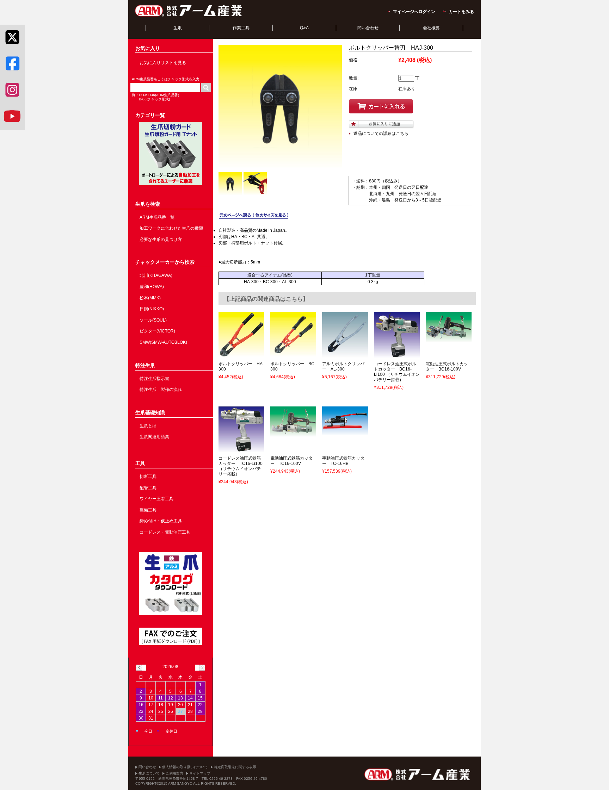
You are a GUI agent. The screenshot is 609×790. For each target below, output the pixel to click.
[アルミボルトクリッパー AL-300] (345, 354)
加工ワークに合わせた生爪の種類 (171, 228)
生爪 (177, 27)
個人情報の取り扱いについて (185, 767)
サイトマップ (199, 773)
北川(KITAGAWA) (156, 275)
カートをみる (461, 11)
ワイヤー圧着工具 (156, 498)
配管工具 (148, 487)
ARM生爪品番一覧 (157, 217)
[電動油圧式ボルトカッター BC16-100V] (449, 339)
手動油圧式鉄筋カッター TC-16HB (343, 461)
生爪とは (148, 425)
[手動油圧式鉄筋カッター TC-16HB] (345, 431)
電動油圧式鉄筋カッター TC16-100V (291, 461)
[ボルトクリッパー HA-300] (241, 354)
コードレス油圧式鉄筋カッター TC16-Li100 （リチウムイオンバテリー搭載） (241, 466)
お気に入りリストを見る (163, 62)
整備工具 (148, 510)
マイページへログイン (414, 11)
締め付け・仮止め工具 (161, 520)
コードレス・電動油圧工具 (165, 532)
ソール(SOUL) (153, 320)
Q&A (304, 27)
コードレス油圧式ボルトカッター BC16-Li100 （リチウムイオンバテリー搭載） (397, 371)
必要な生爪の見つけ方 (161, 239)
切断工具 (148, 476)
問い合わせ (368, 27)
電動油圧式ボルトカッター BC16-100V (447, 366)
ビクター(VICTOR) (157, 331)
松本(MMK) (150, 298)
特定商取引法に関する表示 (235, 767)
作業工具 (241, 27)
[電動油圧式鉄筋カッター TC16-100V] (293, 433)
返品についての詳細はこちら (380, 133)
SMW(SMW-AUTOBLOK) (163, 342)
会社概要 (431, 27)
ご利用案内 (174, 773)
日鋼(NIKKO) (152, 308)
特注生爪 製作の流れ (161, 389)
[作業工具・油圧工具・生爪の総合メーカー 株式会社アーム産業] (189, 16)
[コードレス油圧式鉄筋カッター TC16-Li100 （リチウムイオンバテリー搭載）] (241, 449)
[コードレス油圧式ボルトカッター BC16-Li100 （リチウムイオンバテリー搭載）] (397, 354)
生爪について (149, 773)
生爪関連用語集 (154, 436)
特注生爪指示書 (154, 378)
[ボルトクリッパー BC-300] (293, 354)
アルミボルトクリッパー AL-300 (343, 366)
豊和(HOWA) (152, 286)
